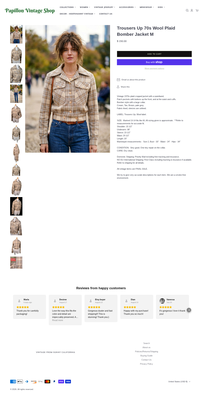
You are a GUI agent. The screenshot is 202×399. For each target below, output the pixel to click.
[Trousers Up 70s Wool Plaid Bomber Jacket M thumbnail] (16, 34)
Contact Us (105, 14)
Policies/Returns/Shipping (146, 351)
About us (146, 347)
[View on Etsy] (19, 301)
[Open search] (187, 10)
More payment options (154, 68)
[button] (13, 310)
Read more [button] (57, 320)
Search (146, 343)
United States (178, 381)
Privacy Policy (146, 364)
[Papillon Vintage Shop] (29, 10)
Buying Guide (146, 355)
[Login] (191, 10)
